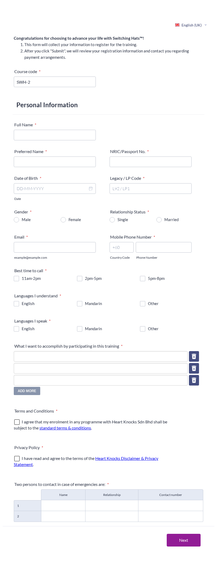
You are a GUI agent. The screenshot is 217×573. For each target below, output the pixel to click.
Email (21, 236)
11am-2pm (31, 278)
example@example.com (30, 257)
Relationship (112, 495)
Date (17, 199)
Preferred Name (30, 151)
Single (122, 219)
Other (153, 303)
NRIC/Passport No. (129, 151)
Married (171, 219)
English (28, 303)
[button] (90, 188)
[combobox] (191, 25)
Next (183, 540)
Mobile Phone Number (132, 236)
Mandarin (93, 303)
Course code (27, 71)
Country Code (120, 257)
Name (63, 495)
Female (75, 219)
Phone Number (146, 257)
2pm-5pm (93, 278)
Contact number (170, 495)
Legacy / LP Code (127, 178)
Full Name (25, 124)
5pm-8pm (156, 278)
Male (26, 219)
